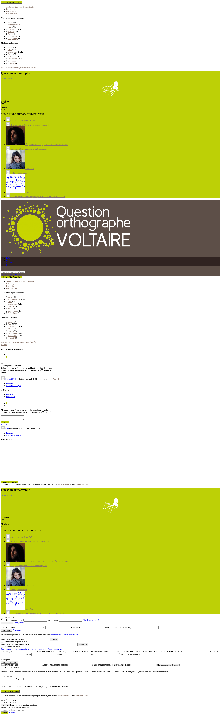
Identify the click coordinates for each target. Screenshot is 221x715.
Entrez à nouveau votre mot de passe (120, 627)
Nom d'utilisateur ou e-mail (12, 620)
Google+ (59, 654)
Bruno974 (12, 63)
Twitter (28, 654)
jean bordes (12, 36)
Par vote (9, 394)
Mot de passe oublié (91, 620)
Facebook (214, 651)
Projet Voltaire (63, 484)
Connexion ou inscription (11, 274)
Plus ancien (10, 397)
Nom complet (6, 651)
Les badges (10, 9)
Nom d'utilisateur (8, 627)
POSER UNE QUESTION (11, 2)
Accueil (4, 344)
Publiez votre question (10, 691)
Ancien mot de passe (9, 665)
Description (5, 660)
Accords (56, 379)
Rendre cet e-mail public (130, 654)
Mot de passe (53, 620)
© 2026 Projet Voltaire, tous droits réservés (18, 68)
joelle (10, 22)
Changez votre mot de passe (35, 649)
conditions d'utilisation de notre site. (64, 635)
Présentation (11, 258)
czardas (11, 32)
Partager (9, 383)
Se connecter (18, 630)
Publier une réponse (9, 482)
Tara (10, 27)
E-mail (42, 627)
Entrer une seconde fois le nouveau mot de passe (111, 665)
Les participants (12, 11)
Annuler (4, 424)
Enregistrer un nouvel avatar (12, 649)
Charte (9, 265)
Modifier (5, 422)
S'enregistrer (18, 623)
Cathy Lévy (13, 38)
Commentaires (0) (13, 386)
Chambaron (13, 29)
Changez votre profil (55, 649)
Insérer (4, 713)
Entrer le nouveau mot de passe (55, 665)
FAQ (8, 260)
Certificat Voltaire (81, 484)
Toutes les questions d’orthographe (20, 7)
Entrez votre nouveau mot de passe (15, 644)
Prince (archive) (14, 25)
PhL (10, 34)
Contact (9, 263)
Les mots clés (11, 14)
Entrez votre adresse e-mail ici (13, 639)
